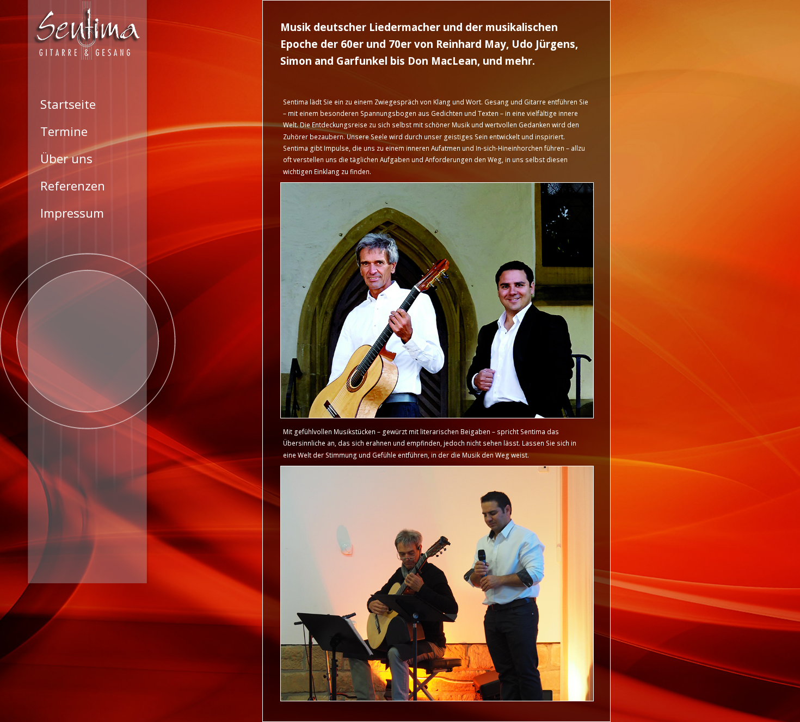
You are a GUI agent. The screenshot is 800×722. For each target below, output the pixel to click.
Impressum (72, 213)
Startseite (68, 104)
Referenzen (72, 185)
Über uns (66, 158)
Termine (64, 131)
